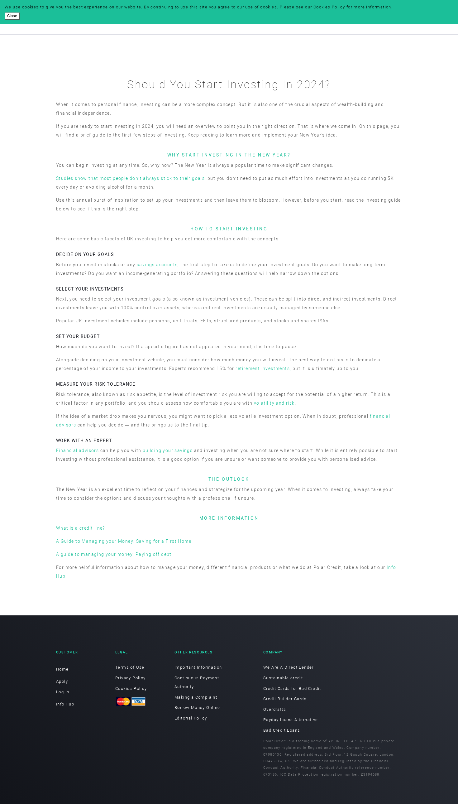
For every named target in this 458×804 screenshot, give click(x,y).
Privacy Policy (130, 678)
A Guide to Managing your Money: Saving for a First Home (123, 541)
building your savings (168, 450)
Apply (62, 681)
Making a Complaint (195, 697)
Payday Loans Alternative (290, 719)
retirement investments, (263, 368)
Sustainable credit (283, 678)
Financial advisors (77, 450)
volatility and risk (274, 403)
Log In (62, 692)
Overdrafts (274, 709)
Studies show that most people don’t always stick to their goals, (131, 178)
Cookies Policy (329, 7)
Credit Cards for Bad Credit (292, 688)
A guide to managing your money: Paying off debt (114, 554)
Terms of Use (130, 667)
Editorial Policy (190, 718)
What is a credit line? (80, 528)
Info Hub (65, 704)
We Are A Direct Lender (288, 667)
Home (62, 669)
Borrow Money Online (197, 707)
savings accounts (157, 264)
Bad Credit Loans (281, 730)
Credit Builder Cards (285, 698)
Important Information (198, 667)
